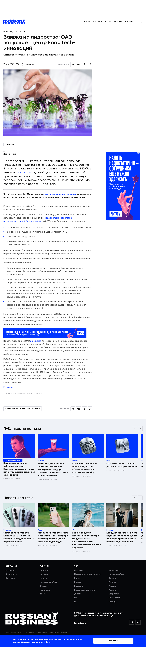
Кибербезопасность (84, 590)
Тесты (43, 594)
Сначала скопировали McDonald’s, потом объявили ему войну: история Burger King (84, 468)
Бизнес (77, 582)
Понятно (113, 641)
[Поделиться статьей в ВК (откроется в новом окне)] (78, 64)
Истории (97, 22)
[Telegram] (131, 622)
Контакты (10, 578)
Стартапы (114, 594)
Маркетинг (114, 570)
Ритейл (112, 586)
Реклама (78, 570)
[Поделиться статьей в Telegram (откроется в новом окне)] (72, 64)
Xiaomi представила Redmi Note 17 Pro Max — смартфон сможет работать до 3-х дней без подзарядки (53, 537)
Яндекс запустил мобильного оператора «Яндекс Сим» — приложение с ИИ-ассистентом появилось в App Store (86, 540)
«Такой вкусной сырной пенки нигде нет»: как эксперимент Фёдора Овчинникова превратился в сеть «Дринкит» (53, 469)
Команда (9, 570)
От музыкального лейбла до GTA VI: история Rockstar (122, 465)
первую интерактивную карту (59, 194)
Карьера (78, 586)
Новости (86, 22)
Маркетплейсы (116, 574)
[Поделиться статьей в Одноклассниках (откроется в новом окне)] (84, 64)
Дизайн (78, 594)
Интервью (129, 22)
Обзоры (118, 22)
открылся (24, 172)
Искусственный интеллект (87, 574)
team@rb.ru (80, 623)
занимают (35, 341)
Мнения (108, 22)
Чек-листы (45, 590)
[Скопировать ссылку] (90, 64)
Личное (112, 582)
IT (75, 602)
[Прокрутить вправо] (140, 428)
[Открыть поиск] (141, 21)
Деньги (112, 578)
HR (75, 598)
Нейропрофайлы (48, 582)
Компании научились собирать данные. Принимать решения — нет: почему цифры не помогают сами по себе (19, 469)
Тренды (112, 602)
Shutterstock (36, 393)
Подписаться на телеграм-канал (21, 409)
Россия (112, 590)
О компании (11, 574)
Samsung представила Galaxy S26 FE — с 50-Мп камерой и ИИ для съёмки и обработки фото (18, 537)
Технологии (19, 32)
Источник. (8, 387)
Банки (77, 578)
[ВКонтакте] (138, 622)
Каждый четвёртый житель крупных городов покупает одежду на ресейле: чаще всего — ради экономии (121, 537)
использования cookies (58, 639)
